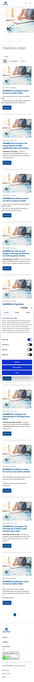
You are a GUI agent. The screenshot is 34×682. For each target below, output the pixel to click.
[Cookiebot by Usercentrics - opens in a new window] (21, 308)
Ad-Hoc (23, 61)
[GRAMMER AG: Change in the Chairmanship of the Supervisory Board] (17, 399)
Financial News (13, 61)
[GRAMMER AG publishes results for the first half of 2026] (17, 75)
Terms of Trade (6, 673)
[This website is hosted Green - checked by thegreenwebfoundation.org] (12, 655)
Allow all (17, 362)
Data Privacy (5, 670)
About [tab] (28, 312)
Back (6, 56)
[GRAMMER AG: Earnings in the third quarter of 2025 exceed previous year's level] (17, 511)
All (5, 61)
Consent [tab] (6, 312)
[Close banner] (31, 307)
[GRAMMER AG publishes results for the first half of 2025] (17, 566)
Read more (7, 107)
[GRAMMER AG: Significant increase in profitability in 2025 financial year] (17, 289)
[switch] (29, 344)
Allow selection (17, 367)
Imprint (4, 677)
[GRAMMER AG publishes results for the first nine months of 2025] (17, 454)
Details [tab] (17, 312)
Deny (17, 372)
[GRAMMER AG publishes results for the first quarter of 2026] (17, 183)
